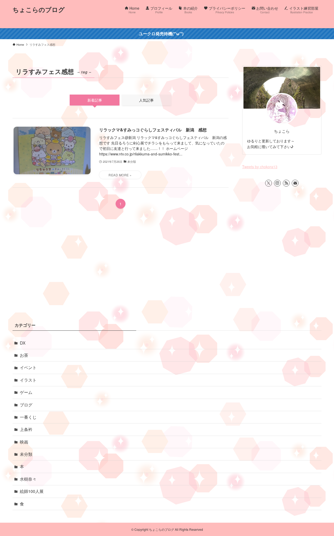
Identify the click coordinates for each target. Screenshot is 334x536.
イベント (28, 367)
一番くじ (28, 417)
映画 (24, 442)
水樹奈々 (28, 479)
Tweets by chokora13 (259, 166)
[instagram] (277, 183)
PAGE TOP (321, 515)
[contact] (295, 183)
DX (23, 343)
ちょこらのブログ (39, 9)
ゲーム (26, 392)
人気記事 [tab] (146, 100)
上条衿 (26, 429)
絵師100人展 (32, 491)
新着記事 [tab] (94, 100)
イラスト (28, 380)
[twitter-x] (268, 183)
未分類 (26, 454)
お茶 (24, 355)
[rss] (286, 183)
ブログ (26, 405)
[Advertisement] (167, 274)
